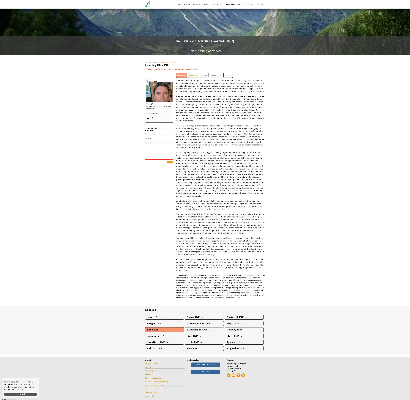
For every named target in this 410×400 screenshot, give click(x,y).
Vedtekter (149, 374)
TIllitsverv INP (151, 392)
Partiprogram (150, 371)
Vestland (173, 62)
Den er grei (20, 394)
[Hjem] (157, 3)
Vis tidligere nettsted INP (155, 389)
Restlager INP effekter (154, 385)
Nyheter (241, 4)
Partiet (179, 4)
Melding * (148, 142)
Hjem (147, 62)
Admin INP (149, 396)
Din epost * (148, 138)
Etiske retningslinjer (153, 378)
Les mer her (17, 389)
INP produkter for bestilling (156, 382)
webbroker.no (11, 399)
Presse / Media (151, 364)
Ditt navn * (148, 133)
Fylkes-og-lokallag (192, 4)
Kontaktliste (150, 367)
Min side (260, 4)
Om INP (250, 4)
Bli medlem (230, 4)
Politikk (206, 4)
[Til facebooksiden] (152, 118)
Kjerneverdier (217, 4)
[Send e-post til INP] (148, 118)
